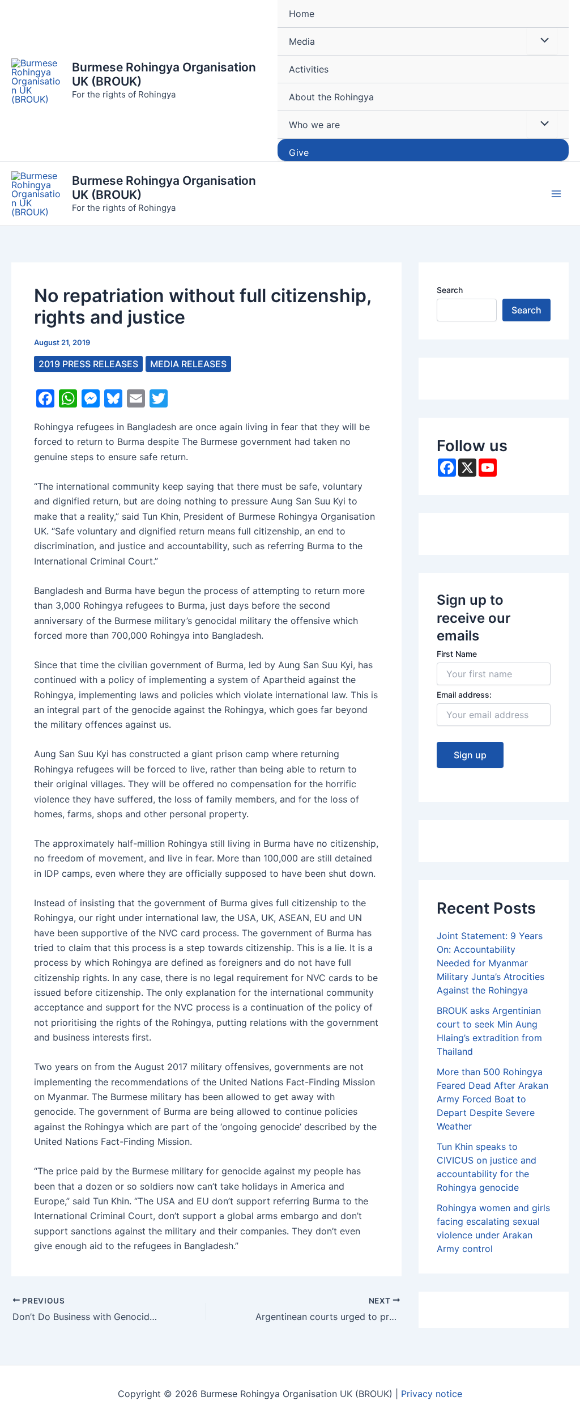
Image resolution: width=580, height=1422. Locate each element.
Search (450, 290)
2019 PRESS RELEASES (88, 364)
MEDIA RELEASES (188, 364)
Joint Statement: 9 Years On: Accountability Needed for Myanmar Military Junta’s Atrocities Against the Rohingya (490, 963)
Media (302, 41)
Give (299, 152)
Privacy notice (431, 1393)
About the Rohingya (331, 97)
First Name (457, 654)
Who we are (314, 124)
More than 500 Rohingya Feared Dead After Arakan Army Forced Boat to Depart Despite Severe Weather (492, 1099)
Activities (309, 69)
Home (301, 13)
